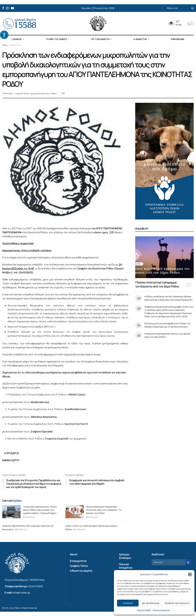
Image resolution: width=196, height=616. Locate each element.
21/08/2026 (29, 517)
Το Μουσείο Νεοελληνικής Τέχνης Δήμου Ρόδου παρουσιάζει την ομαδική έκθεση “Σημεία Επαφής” (40, 510)
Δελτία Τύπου (15, 45)
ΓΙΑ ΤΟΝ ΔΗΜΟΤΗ (100, 39)
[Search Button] (192, 8)
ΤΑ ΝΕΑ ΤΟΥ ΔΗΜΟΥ (56, 39)
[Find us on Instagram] (7, 8)
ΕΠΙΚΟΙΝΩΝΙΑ (177, 39)
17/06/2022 (7, 93)
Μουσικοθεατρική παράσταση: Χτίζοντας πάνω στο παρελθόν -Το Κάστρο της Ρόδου (104, 510)
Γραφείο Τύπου (79, 566)
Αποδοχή (128, 603)
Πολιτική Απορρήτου (161, 610)
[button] (4, 35)
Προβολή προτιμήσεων (177, 603)
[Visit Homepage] (98, 23)
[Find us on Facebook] (3, 8)
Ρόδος (54, 93)
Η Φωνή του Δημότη (81, 570)
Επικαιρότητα (78, 561)
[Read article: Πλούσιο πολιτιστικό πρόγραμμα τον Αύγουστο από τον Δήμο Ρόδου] (164, 257)
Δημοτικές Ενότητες (40, 93)
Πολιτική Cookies (144, 610)
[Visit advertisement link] (164, 161)
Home (4, 45)
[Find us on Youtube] (12, 8)
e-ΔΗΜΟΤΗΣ (140, 39)
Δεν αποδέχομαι (151, 603)
